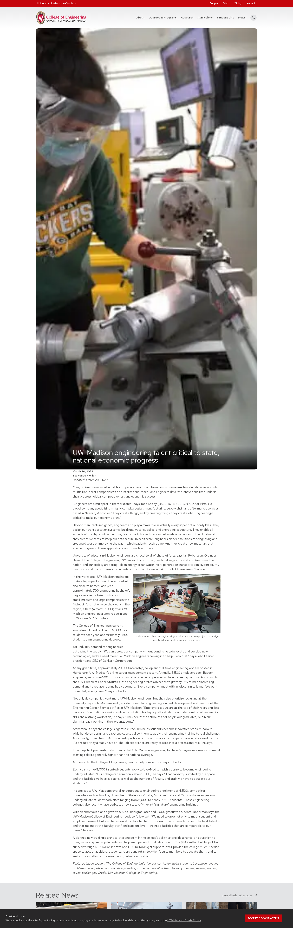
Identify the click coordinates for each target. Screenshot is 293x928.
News (242, 17)
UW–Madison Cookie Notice (184, 920)
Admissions (205, 17)
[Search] (252, 17)
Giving (238, 3)
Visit (226, 3)
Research (187, 17)
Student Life (225, 17)
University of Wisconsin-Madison (56, 3)
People (214, 3)
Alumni (251, 3)
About (140, 17)
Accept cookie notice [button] (263, 918)
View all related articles (237, 895)
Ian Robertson (193, 555)
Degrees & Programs (164, 17)
